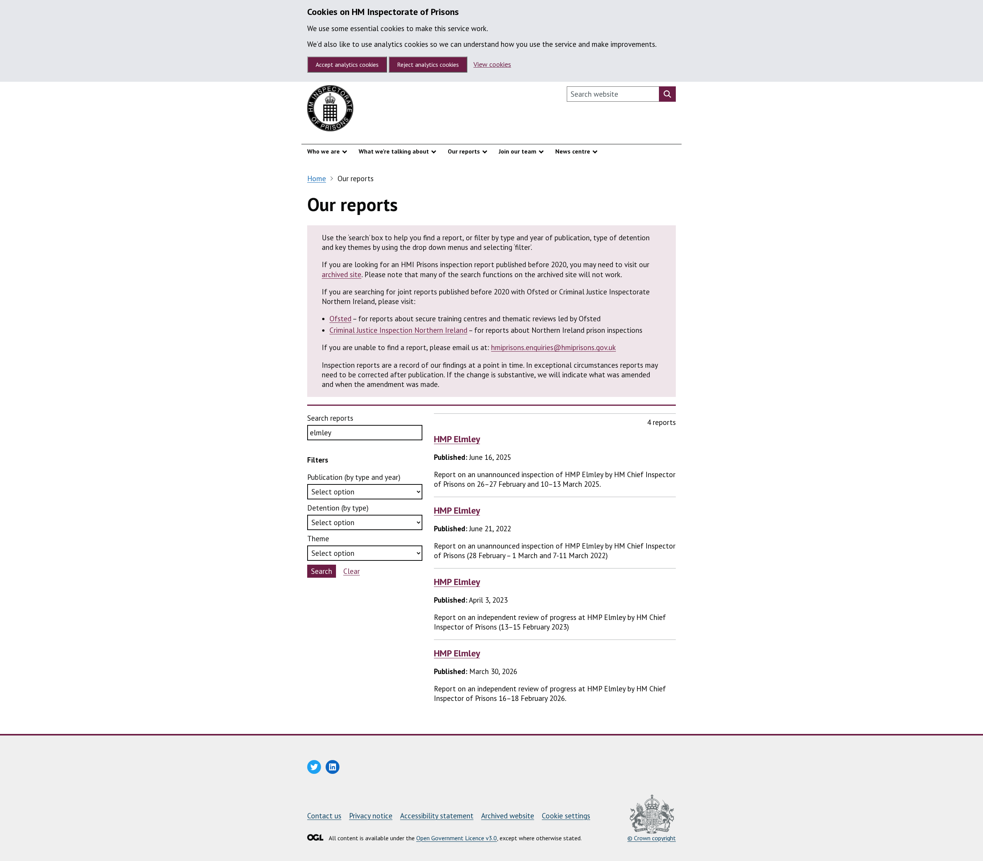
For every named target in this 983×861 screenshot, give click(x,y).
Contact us (324, 815)
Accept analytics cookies (347, 64)
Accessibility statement (436, 815)
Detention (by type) (338, 507)
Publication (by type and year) (353, 477)
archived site (341, 274)
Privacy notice (370, 815)
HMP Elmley (457, 439)
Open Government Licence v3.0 (456, 838)
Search (321, 571)
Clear (351, 571)
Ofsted (340, 318)
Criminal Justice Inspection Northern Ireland (398, 330)
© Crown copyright (651, 837)
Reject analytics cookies (428, 64)
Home (316, 178)
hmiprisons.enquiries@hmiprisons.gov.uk (553, 347)
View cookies (492, 64)
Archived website (507, 815)
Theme (318, 538)
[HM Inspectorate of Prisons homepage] (330, 110)
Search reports (330, 418)
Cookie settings (566, 815)
